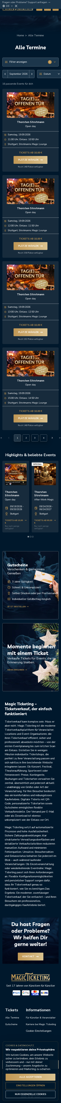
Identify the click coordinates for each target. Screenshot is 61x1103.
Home (20, 35)
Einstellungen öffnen (30, 1085)
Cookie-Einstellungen (38, 1031)
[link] (15, 496)
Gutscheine (11, 1024)
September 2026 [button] (18, 74)
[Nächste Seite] (52, 437)
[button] (5, 74)
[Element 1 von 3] (28, 536)
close (16, 6)
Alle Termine (36, 35)
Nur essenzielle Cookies (30, 1094)
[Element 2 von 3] (30, 536)
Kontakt (30, 956)
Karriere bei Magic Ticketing (41, 1024)
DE (9, 6)
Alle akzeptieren (30, 1077)
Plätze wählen (30, 160)
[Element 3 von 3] (32, 536)
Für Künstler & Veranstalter (41, 1017)
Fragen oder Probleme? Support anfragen (26, 2)
